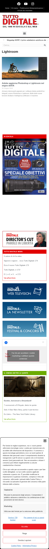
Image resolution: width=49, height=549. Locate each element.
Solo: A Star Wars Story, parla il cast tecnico (21, 410)
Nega (24, 533)
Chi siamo (14, 8)
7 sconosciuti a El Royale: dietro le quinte (20, 405)
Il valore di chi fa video (13, 256)
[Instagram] (33, 4)
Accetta (24, 526)
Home (7, 8)
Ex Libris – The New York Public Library (19, 414)
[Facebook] (19, 4)
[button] (45, 441)
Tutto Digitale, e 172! (12, 270)
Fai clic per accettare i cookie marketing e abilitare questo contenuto (23, 356)
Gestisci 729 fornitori (12, 519)
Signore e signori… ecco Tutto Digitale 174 (21, 261)
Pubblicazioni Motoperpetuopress (31, 8)
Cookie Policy (16, 546)
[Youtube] (26, 4)
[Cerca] (44, 45)
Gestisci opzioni (24, 540)
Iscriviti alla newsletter (24, 11)
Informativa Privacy (29, 546)
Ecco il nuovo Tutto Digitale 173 (16, 265)
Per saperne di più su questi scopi (34, 519)
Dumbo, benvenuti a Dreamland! (18, 401)
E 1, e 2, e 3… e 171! (12, 274)
